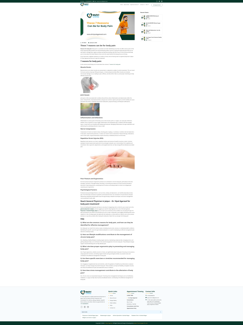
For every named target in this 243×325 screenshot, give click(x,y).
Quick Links (84, 312)
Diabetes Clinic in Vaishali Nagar (139, 315)
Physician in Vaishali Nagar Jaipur (90, 315)
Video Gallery (113, 303)
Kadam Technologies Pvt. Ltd (140, 323)
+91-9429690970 (84, 303)
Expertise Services (134, 4)
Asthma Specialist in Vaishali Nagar (121, 315)
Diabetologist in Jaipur (105, 315)
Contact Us (142, 4)
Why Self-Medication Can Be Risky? (153, 31)
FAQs (111, 305)
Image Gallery (113, 300)
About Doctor (126, 4)
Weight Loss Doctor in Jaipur (89, 317)
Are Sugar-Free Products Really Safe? (154, 38)
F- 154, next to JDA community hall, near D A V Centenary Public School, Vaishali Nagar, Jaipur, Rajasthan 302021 (154, 302)
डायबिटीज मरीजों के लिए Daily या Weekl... (152, 16)
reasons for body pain (115, 64)
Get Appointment (157, 5)
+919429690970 (87, 1)
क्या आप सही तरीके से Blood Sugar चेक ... (153, 23)
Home (121, 4)
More (147, 4)
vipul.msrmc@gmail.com (153, 297)
